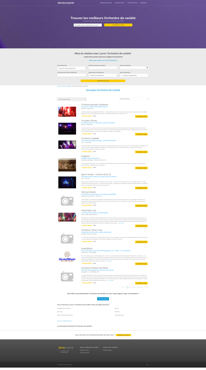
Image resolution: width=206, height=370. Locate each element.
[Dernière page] (147, 287)
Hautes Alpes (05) (119, 315)
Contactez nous (65, 351)
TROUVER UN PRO (119, 3)
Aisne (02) (59, 311)
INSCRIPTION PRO (132, 3)
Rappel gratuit (64, 352)
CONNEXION (143, 3)
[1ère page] (122, 287)
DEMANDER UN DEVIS (106, 3)
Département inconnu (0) (63, 308)
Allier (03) (117, 311)
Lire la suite (121, 223)
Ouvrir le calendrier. (147, 67)
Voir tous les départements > (64, 321)
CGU (147, 364)
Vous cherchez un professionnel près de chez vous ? (102, 335)
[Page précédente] (124, 287)
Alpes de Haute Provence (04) (65, 315)
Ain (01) (117, 308)
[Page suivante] (145, 287)
